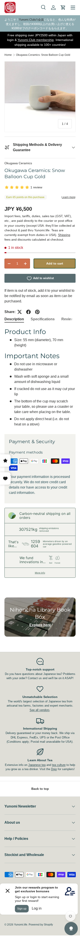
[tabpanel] (40, 377)
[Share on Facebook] (28, 311)
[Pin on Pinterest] (37, 311)
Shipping (64, 235)
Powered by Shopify (41, 924)
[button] (63, 7)
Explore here (40, 625)
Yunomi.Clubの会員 (31, 19)
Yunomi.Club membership (36, 40)
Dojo (54, 769)
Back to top (40, 788)
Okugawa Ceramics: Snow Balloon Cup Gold (43, 54)
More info (40, 572)
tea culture (59, 765)
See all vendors (40, 710)
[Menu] (73, 7)
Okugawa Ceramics (18, 163)
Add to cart (54, 263)
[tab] (14, 319)
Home (8, 54)
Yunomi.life (20, 924)
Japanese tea (37, 765)
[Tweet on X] (19, 311)
